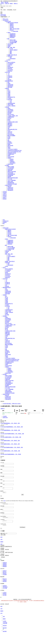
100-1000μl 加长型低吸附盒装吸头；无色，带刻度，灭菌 (12, 433)
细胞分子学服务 (11, 166)
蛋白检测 (12, 27)
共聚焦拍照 (10, 170)
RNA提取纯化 (10, 63)
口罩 (11, 100)
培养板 (9, 94)
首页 (5, 18)
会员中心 (2, 3)
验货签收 (5, 581)
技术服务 (7, 165)
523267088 (5, 623)
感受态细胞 (10, 87)
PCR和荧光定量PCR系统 (13, 121)
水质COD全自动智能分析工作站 (14, 151)
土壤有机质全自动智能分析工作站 (15, 150)
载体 (11, 53)
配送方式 (5, 578)
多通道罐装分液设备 (12, 152)
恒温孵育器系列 (11, 116)
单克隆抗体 (10, 76)
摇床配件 (12, 160)
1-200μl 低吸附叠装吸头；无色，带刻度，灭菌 (10, 423)
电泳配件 (12, 159)
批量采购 (5, 563)
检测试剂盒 (10, 71)
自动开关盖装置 (11, 156)
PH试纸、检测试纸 (11, 105)
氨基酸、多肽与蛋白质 (12, 54)
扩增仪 (9, 136)
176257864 (5, 622)
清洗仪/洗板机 (10, 110)
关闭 (1, 534)
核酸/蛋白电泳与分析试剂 (13, 22)
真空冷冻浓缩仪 (11, 134)
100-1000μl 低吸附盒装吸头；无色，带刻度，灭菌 (10, 437)
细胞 (11, 51)
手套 (11, 102)
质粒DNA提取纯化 (11, 62)
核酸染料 (12, 23)
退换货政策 (5, 586)
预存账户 (5, 573)
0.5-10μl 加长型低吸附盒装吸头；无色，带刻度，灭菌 (11, 447)
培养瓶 (9, 95)
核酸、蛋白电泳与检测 (14, 28)
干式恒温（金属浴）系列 (13, 115)
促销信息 (5, 195)
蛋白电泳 (12, 26)
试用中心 (5, 197)
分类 (1, 539)
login (4, 500)
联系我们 (5, 198)
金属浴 (9, 155)
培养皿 (9, 92)
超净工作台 (10, 133)
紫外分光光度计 (11, 114)
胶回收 (9, 66)
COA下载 (5, 588)
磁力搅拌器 (10, 143)
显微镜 (9, 144)
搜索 (2, 7)
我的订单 (7, 3)
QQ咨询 (4, 621)
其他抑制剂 (12, 37)
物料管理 (9, 186)
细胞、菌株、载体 (11, 47)
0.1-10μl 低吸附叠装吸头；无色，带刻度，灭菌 (10, 430)
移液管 (9, 93)
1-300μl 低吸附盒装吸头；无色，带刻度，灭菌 (10, 440)
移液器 (9, 138)
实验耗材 (7, 88)
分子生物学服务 (11, 167)
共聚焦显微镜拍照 (11, 174)
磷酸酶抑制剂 (12, 35)
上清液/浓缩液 (15, 31)
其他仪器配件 (12, 162)
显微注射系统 (10, 145)
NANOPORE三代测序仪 (12, 149)
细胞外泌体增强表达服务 (13, 177)
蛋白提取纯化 (10, 67)
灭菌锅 (9, 148)
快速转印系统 (10, 164)
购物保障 (5, 566)
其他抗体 (9, 79)
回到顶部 (5, 631)
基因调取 (9, 176)
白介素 (11, 48)
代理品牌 (5, 192)
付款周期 (5, 574)
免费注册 (6, 2)
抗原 (8, 78)
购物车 (11, 3)
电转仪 (9, 146)
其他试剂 (12, 30)
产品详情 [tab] (5, 416)
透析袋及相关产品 (11, 97)
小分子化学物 (10, 43)
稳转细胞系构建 (11, 182)
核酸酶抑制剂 (12, 36)
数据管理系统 (10, 188)
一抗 (8, 73)
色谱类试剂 (10, 56)
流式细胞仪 (10, 125)
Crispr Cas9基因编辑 (12, 180)
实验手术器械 (10, 104)
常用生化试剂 (8, 21)
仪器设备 (7, 107)
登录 (25, 413)
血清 (8, 82)
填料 (11, 57)
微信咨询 (5, 627)
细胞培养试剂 (10, 85)
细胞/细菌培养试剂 (9, 80)
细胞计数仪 (10, 124)
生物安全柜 (10, 131)
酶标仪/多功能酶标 (11, 135)
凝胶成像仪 (10, 112)
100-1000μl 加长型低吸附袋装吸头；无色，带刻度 (10, 454)
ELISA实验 (10, 179)
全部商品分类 (5, 20)
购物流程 (5, 565)
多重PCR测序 (10, 181)
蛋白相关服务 (10, 169)
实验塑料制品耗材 (11, 103)
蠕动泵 (9, 119)
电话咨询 (5, 625)
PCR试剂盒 (10, 64)
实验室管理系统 (8, 185)
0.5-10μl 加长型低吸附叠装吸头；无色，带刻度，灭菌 (11, 426)
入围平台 (5, 193)
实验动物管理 (10, 190)
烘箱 (8, 140)
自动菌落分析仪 (11, 154)
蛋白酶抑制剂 (12, 33)
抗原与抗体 (7, 72)
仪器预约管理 (10, 187)
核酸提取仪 (10, 123)
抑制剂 (9, 32)
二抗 (8, 74)
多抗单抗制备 (10, 172)
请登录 (2, 2)
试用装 (9, 46)
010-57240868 (3, 15)
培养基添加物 (10, 84)
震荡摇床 (9, 141)
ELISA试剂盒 (10, 69)
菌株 (11, 52)
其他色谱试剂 (12, 58)
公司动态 (5, 196)
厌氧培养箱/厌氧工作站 (12, 129)
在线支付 (5, 570)
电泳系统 (9, 113)
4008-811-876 (3, 14)
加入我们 (5, 595)
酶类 (8, 38)
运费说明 (5, 580)
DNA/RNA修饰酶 (13, 41)
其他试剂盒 (10, 68)
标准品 (9, 59)
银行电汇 (5, 572)
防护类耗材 (10, 99)
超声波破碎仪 (10, 109)
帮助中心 (16, 3)
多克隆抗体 (10, 77)
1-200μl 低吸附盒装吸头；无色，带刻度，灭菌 (10, 443)
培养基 (9, 83)
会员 (1, 544)
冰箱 (8, 128)
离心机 (9, 120)
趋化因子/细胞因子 (14, 49)
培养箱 (9, 126)
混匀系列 (9, 118)
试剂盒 (6, 61)
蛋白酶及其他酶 (13, 42)
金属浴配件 (12, 161)
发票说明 (5, 585)
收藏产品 (2, 408)
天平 (8, 139)
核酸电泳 (12, 25)
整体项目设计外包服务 (12, 184)
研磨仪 (9, 108)
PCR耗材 (9, 98)
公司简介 (5, 592)
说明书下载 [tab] (5, 417)
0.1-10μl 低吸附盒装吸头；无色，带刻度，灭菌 (10, 450)
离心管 (9, 90)
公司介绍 (5, 191)
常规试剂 (9, 44)
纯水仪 (9, 130)
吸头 (8, 89)
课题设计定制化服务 (12, 171)
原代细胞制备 (10, 175)
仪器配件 (9, 157)
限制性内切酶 (12, 39)
